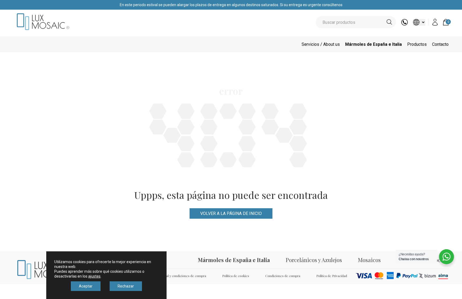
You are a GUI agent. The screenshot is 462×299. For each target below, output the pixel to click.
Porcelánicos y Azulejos (314, 259)
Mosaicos (369, 259)
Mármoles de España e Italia (373, 44)
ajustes (94, 276)
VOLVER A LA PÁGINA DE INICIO (231, 213)
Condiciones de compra (282, 276)
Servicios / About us (321, 44)
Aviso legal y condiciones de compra (179, 276)
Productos (417, 44)
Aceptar (86, 286)
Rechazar (126, 286)
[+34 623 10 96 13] (404, 24)
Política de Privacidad (331, 276)
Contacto (440, 44)
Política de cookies (235, 276)
